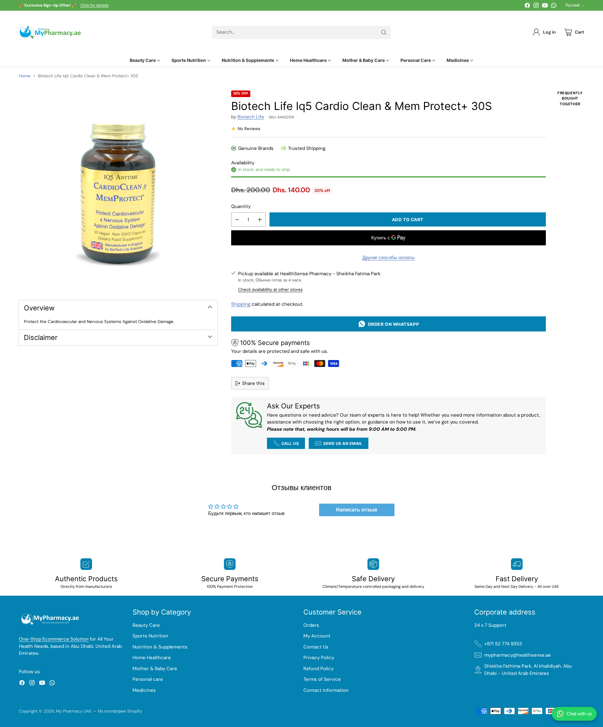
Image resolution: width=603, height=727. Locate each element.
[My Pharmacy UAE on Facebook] (527, 6)
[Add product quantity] (259, 219)
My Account (316, 636)
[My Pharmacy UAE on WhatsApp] (554, 6)
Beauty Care (146, 625)
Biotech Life (250, 117)
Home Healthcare (152, 657)
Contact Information (326, 690)
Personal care (148, 679)
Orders (311, 625)
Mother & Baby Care (155, 668)
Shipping (240, 304)
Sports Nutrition (150, 636)
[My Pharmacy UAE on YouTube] (545, 6)
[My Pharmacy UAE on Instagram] (536, 6)
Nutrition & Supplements (160, 647)
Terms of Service (322, 679)
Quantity (241, 206)
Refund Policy (318, 668)
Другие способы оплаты (388, 257)
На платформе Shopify (120, 711)
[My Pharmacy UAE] (50, 32)
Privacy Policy (318, 657)
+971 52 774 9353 (503, 644)
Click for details (94, 5)
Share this (253, 383)
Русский (573, 5)
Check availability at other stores (270, 289)
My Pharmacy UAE (74, 711)
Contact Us (316, 647)
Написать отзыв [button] (356, 509)
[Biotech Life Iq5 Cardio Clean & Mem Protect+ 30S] (118, 189)
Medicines (144, 690)
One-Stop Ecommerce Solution (54, 639)
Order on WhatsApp (392, 324)
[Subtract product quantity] (237, 219)
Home (24, 76)
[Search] (384, 32)
